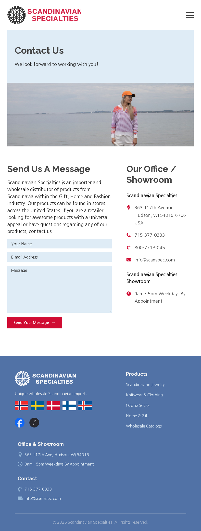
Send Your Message (31, 322)
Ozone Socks (138, 405)
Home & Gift (137, 416)
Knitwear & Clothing (144, 395)
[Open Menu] (190, 15)
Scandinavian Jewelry (145, 385)
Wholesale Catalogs (144, 426)
